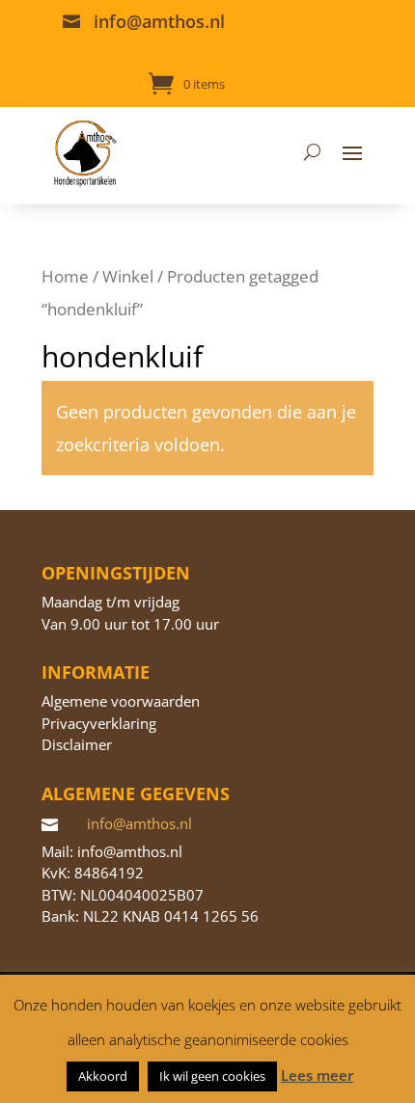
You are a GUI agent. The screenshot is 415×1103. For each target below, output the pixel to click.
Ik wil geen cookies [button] (212, 1076)
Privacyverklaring (99, 723)
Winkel (127, 276)
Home (65, 276)
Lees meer (317, 1075)
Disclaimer (77, 744)
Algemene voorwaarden (121, 701)
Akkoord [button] (102, 1076)
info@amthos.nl (159, 21)
